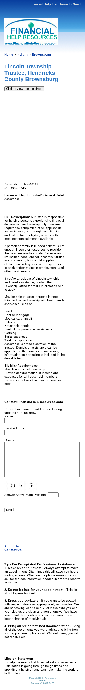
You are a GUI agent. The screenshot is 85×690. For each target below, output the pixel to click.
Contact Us (13, 550)
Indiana (22, 54)
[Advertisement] (42, 136)
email (42, 680)
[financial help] (31, 43)
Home (8, 54)
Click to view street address (24, 88)
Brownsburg (41, 54)
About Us (11, 546)
